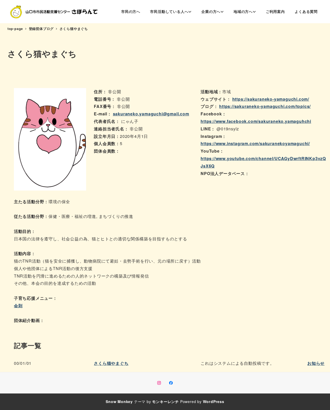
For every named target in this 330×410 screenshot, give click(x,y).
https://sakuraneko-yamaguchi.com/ (270, 99)
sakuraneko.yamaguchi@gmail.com (151, 114)
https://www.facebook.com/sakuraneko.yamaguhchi (256, 121)
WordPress (213, 401)
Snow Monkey (119, 401)
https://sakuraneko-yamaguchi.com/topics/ (265, 106)
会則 (18, 306)
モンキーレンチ (165, 401)
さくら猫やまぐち (111, 363)
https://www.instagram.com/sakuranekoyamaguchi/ (255, 143)
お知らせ (316, 363)
